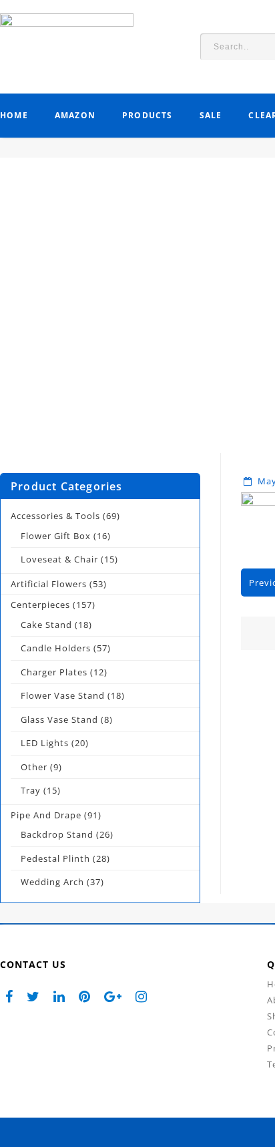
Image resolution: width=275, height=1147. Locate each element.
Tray (31, 790)
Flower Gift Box (56, 536)
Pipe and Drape (46, 815)
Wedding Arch (52, 882)
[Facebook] (9, 996)
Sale (211, 115)
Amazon (75, 115)
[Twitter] (33, 996)
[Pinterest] (85, 996)
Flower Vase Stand (63, 695)
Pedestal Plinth (55, 858)
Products (147, 115)
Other (34, 767)
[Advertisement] (137, 315)
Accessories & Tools (55, 516)
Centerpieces (40, 605)
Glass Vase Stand (59, 719)
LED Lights (45, 743)
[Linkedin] (59, 996)
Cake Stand (46, 625)
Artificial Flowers (49, 584)
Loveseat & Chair (59, 559)
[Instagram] (141, 996)
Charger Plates (54, 672)
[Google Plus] (113, 996)
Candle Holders (56, 648)
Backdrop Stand (57, 834)
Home (14, 115)
